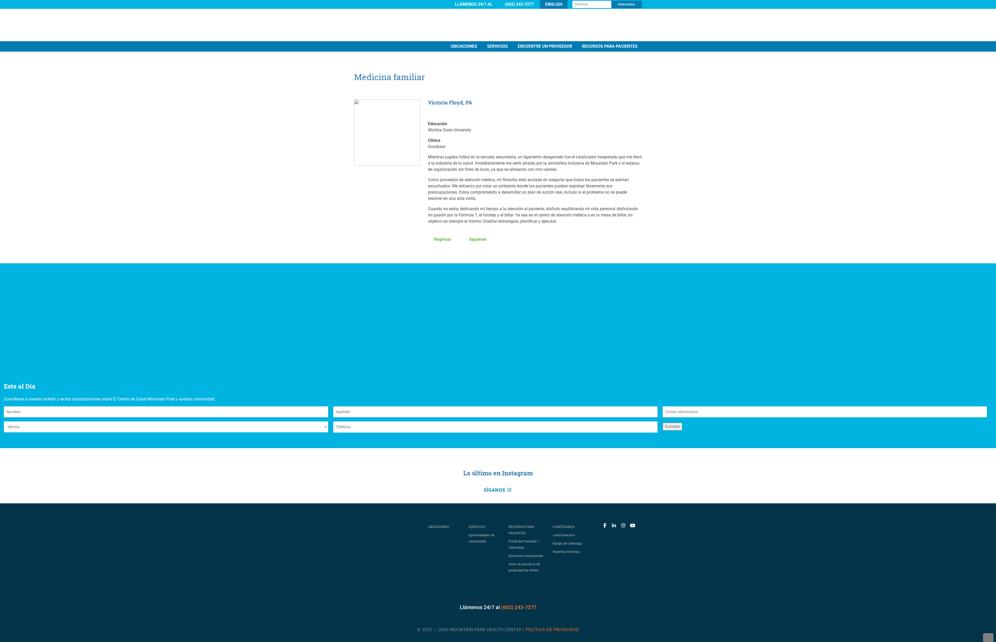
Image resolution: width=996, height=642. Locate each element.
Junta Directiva (564, 535)
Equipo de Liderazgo (567, 543)
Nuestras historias (566, 552)
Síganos (495, 490)
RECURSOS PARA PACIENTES (610, 46)
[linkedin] (614, 525)
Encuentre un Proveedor (545, 46)
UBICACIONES (464, 46)
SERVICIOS (497, 46)
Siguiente (477, 239)
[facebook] (604, 525)
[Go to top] (988, 637)
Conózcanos (564, 527)
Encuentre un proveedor (526, 556)
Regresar (442, 239)
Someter (672, 426)
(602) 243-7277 (518, 607)
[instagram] (623, 525)
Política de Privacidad (552, 629)
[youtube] (632, 525)
